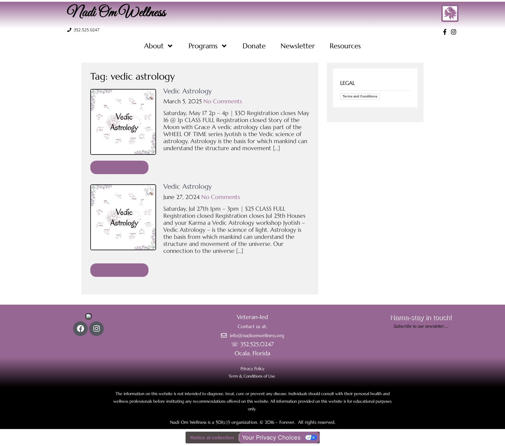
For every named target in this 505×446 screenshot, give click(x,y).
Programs (203, 46)
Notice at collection (212, 437)
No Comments (222, 101)
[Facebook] (80, 328)
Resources (345, 46)
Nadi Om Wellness (116, 13)
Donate (254, 46)
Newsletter (298, 46)
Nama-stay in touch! (421, 317)
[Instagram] (96, 328)
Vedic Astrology (187, 91)
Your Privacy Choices (271, 437)
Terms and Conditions (360, 96)
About (154, 46)
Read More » (119, 167)
